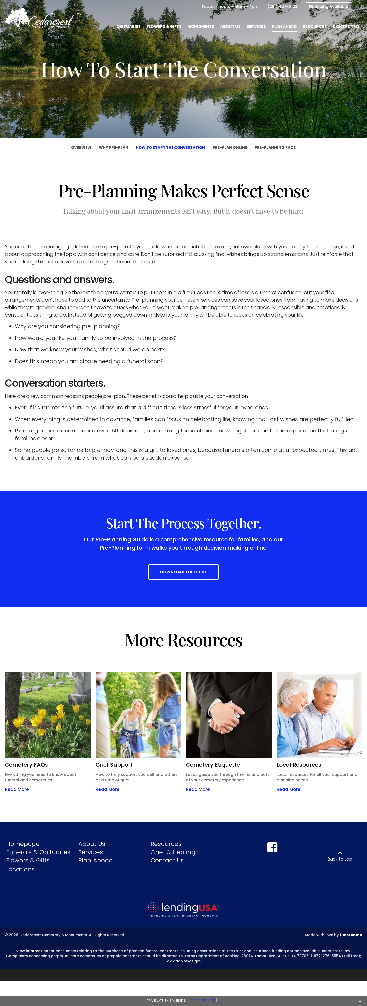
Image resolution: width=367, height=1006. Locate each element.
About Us (91, 844)
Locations (20, 869)
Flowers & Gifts (28, 860)
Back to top (339, 859)
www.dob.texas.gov (183, 961)
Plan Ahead (95, 860)
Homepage (23, 844)
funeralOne (351, 934)
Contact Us (167, 860)
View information (32, 950)
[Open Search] (360, 7)
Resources (166, 844)
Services (90, 852)
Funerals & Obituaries (38, 852)
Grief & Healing (173, 852)
